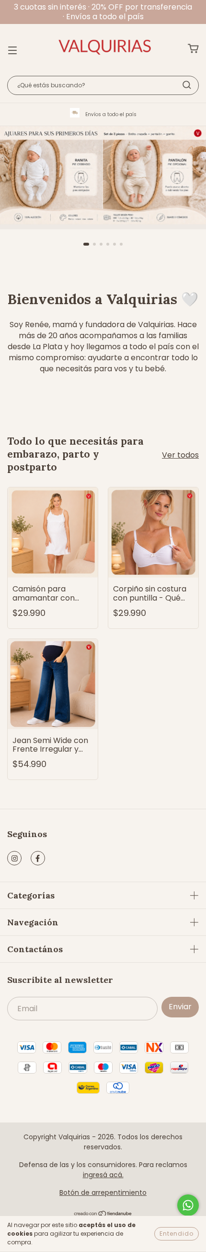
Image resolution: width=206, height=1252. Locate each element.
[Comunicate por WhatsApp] (188, 1205)
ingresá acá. (103, 1175)
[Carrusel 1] (103, 175)
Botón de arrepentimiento (103, 1192)
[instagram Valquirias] (14, 858)
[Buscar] (187, 85)
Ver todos (180, 455)
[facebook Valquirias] (38, 858)
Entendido (177, 1233)
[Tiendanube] (103, 1214)
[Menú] (12, 49)
